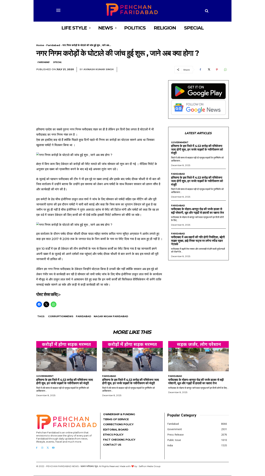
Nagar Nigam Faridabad (111, 316)
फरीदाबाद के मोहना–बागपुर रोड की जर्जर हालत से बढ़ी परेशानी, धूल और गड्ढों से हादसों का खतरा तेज (197, 210)
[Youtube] (53, 448)
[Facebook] (200, 69)
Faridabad (53, 45)
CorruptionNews (60, 316)
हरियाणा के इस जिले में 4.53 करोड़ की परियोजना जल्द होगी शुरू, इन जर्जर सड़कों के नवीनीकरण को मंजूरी (197, 149)
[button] (206, 10)
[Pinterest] (216, 69)
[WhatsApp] (225, 69)
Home (40, 45)
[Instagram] (42, 448)
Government (179, 142)
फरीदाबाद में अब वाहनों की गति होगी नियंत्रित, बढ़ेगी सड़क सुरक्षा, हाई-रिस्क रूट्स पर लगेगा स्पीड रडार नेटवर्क (198, 240)
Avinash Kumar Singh (98, 69)
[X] (208, 69)
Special (57, 62)
